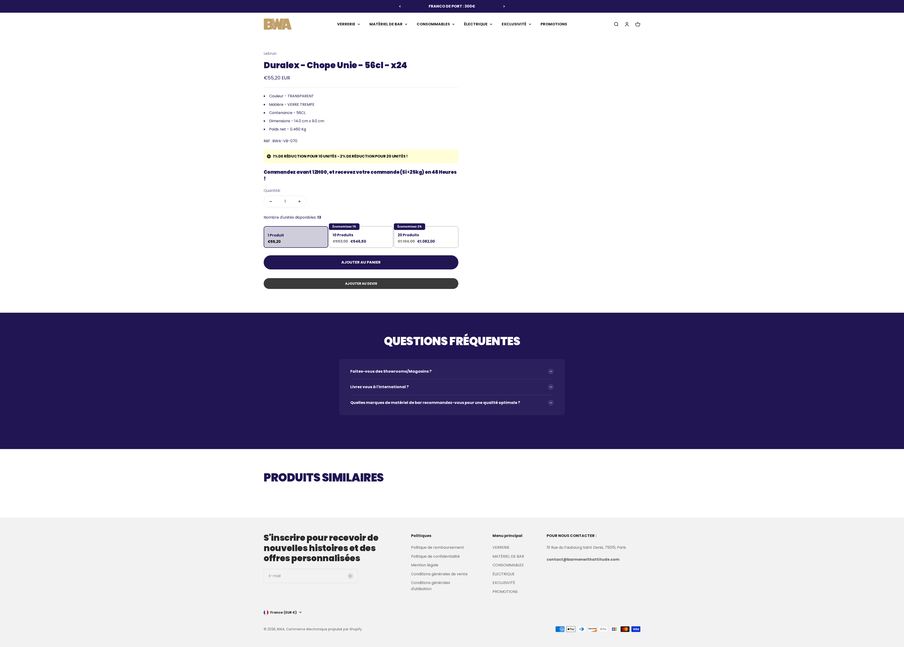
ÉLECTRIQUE (476, 24)
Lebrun (270, 53)
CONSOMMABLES (433, 24)
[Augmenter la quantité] (299, 201)
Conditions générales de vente (439, 574)
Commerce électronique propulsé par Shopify (324, 629)
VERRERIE (346, 24)
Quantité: (272, 190)
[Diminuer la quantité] (271, 201)
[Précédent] (400, 6)
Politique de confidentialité (435, 556)
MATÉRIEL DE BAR (386, 24)
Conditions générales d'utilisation (430, 586)
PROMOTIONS (554, 24)
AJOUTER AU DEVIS (361, 283)
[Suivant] (504, 6)
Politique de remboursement (437, 547)
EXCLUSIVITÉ (514, 24)
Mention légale (424, 565)
